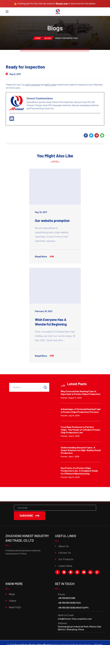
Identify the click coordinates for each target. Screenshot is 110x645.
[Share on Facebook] (86, 135)
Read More (41, 256)
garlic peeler (50, 84)
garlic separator (33, 84)
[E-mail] (11, 119)
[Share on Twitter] (91, 135)
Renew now (62, 3)
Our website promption (52, 220)
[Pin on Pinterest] (96, 135)
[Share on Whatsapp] (102, 135)
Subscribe (26, 515)
